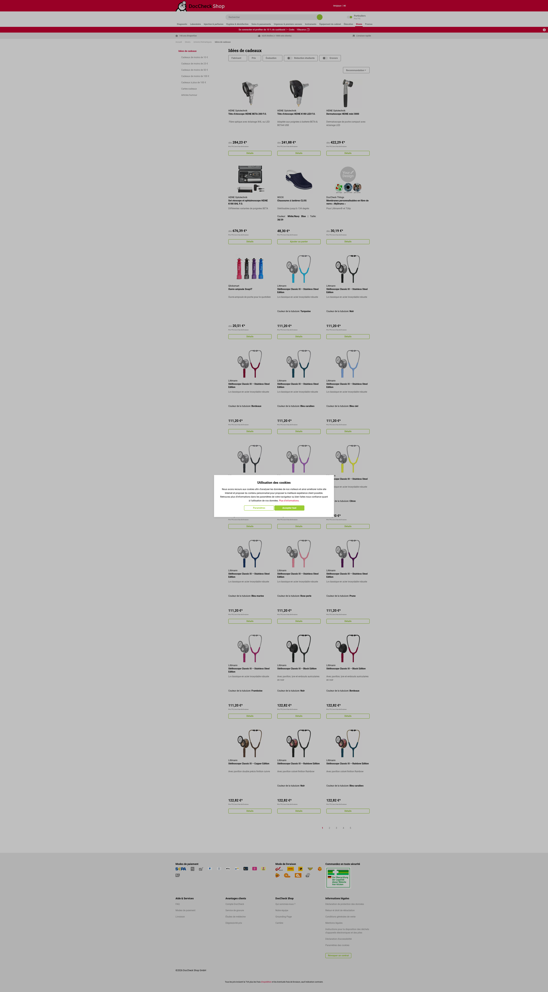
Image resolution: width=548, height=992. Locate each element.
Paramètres (259, 508)
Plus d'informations (289, 500)
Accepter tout (289, 508)
